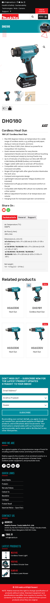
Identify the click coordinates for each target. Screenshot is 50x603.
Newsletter (5, 495)
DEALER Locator (42, 11)
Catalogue (5, 499)
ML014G (14, 552)
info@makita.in (10, 2)
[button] (41, 16)
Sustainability (20, 5)
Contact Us (5, 491)
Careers (22, 8)
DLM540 (14, 570)
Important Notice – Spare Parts (12, 507)
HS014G (14, 561)
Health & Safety (8, 5)
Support (5, 11)
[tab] (9, 217)
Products (5, 483)
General (22, 217)
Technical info (9, 217)
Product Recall (7, 503)
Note (16, 8)
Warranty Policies (7, 487)
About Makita (6, 479)
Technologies (7, 8)
